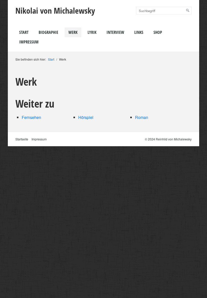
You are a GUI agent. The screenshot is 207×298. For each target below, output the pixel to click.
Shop (157, 32)
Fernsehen (31, 117)
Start (24, 32)
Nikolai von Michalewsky (55, 10)
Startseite (21, 139)
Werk (72, 32)
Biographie (48, 32)
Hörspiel (85, 117)
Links (138, 32)
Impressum (29, 42)
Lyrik (92, 32)
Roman (141, 117)
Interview (115, 32)
